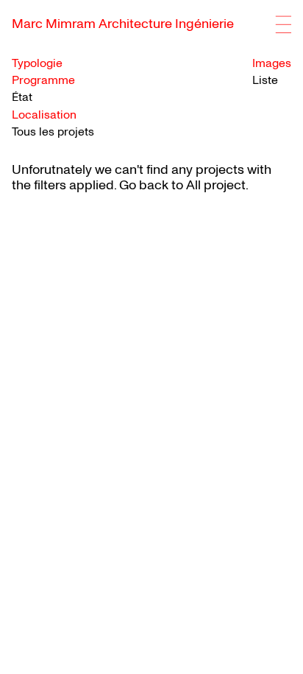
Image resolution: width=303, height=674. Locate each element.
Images (271, 63)
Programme (43, 81)
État (22, 98)
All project (216, 185)
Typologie (37, 64)
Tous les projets (53, 132)
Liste (265, 80)
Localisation (44, 115)
